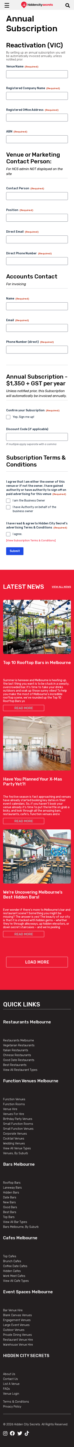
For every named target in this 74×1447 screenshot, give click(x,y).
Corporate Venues (15, 1133)
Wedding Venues (14, 1143)
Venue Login (11, 1393)
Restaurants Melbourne (27, 1022)
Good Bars (10, 1207)
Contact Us (10, 1379)
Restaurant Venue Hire (18, 1340)
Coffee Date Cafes (15, 1266)
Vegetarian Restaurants (19, 1045)
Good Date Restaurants (18, 1060)
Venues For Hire (13, 1114)
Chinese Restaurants (17, 1055)
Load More (37, 962)
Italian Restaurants (15, 1050)
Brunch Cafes (12, 1261)
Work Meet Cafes (14, 1276)
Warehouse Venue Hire (18, 1344)
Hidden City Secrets (26, 1355)
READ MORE (23, 708)
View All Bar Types (15, 1222)
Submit (15, 551)
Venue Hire (10, 1109)
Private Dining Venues (17, 1335)
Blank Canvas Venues (17, 1315)
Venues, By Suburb (15, 1153)
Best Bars (9, 1212)
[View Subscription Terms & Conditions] (31, 540)
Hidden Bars (11, 1192)
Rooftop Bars (12, 1183)
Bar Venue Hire (13, 1310)
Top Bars (9, 1217)
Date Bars (9, 1197)
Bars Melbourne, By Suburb (21, 1227)
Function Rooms (14, 1104)
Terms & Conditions (16, 1401)
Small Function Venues (18, 1129)
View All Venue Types (17, 1148)
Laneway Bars (12, 1187)
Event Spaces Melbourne (28, 1291)
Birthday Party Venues (17, 1119)
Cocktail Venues (13, 1138)
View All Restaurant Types (20, 1070)
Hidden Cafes (12, 1271)
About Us (9, 1374)
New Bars (9, 1202)
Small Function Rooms (18, 1124)
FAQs (6, 1389)
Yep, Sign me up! (23, 417)
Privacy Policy (12, 1406)
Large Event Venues (16, 1325)
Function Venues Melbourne (30, 1080)
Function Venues (14, 1099)
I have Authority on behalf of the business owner (34, 509)
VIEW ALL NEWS (61, 586)
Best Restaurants (15, 1065)
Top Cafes (9, 1256)
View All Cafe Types (16, 1281)
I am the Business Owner (29, 500)
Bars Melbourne (19, 1164)
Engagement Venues (17, 1320)
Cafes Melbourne (20, 1237)
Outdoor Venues (13, 1330)
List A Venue (11, 1384)
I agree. (17, 534)
